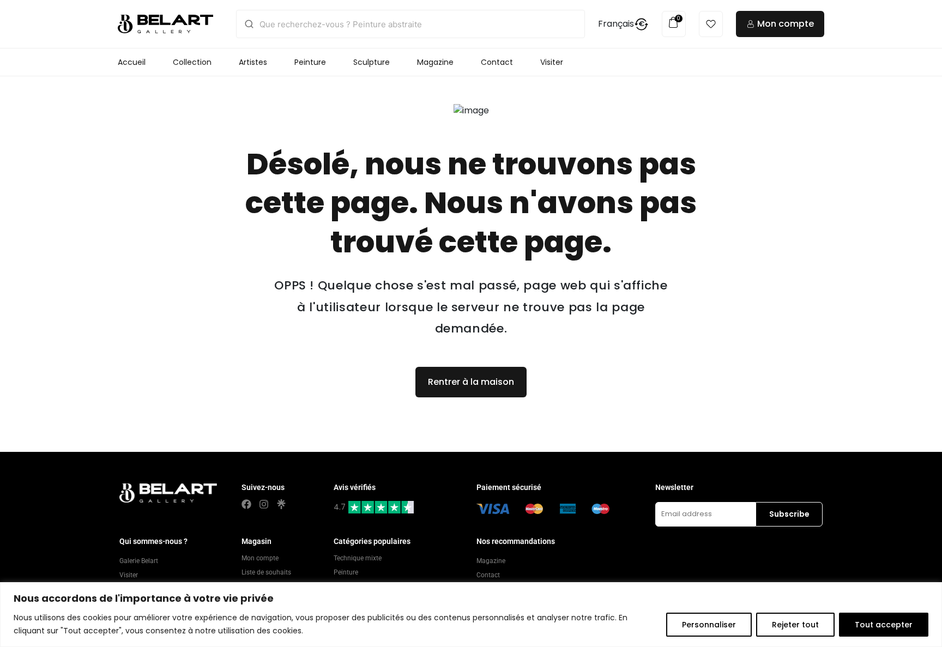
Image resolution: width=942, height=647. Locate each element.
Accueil (132, 62)
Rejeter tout (795, 624)
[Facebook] (246, 504)
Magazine (435, 62)
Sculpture (371, 62)
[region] (471, 614)
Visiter (551, 62)
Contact (497, 62)
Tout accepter (884, 624)
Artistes (253, 62)
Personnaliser (709, 624)
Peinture (310, 62)
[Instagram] (264, 504)
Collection (192, 62)
